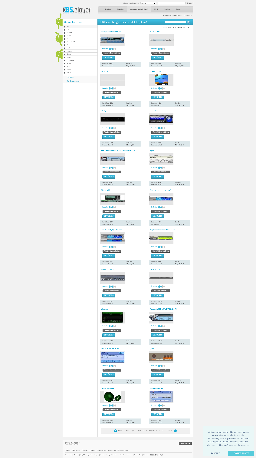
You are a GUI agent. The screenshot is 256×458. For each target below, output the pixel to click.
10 (143, 430)
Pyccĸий (129, 455)
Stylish (69, 69)
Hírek (156, 9)
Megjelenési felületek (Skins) (139, 9)
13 (153, 430)
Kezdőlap (108, 9)
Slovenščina (138, 455)
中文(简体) (153, 455)
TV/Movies (70, 60)
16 (162, 430)
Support (178, 9)
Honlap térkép (101, 450)
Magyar (96, 455)
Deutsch (76, 455)
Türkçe (145, 455)
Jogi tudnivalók (123, 450)
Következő (169, 430)
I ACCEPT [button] (215, 453)
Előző (120, 430)
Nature (69, 54)
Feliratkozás (188, 15)
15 (159, 430)
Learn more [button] (243, 445)
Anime (69, 35)
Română (122, 455)
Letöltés (167, 9)
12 (150, 430)
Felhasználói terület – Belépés (172, 15)
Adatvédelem (76, 450)
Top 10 (69, 72)
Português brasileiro (112, 455)
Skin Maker (70, 77)
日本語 (161, 455)
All (68, 26)
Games (69, 45)
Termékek (120, 9)
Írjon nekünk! (112, 450)
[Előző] (115, 430)
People (69, 57)
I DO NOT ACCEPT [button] (241, 453)
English (82, 455)
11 (146, 430)
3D (68, 29)
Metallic (69, 51)
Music (68, 48)
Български (68, 455)
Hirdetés (67, 450)
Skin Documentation (73, 81)
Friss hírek (85, 450)
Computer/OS (71, 42)
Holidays (69, 63)
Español (89, 455)
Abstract (69, 32)
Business (69, 39)
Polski (102, 455)
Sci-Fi (68, 66)
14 (156, 430)
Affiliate (92, 450)
